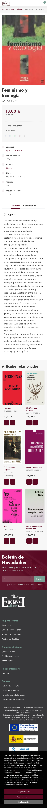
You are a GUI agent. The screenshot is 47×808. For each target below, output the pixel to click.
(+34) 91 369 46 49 (11, 690)
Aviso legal (6, 625)
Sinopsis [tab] (15, 205)
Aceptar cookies (24, 792)
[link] (12, 422)
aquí (26, 785)
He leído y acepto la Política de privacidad (26, 584)
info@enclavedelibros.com (14, 695)
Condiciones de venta (11, 630)
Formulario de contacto (13, 700)
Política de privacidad (11, 634)
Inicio (4, 9)
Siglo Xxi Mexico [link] (13, 150)
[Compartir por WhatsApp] (12, 136)
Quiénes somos (8, 651)
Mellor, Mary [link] (9, 101)
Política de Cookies (10, 639)
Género (11, 9)
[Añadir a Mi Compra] (6, 422)
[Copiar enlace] (23, 136)
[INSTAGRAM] (4, 611)
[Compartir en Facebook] (7, 136)
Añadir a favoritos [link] (14, 125)
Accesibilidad (7, 661)
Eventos (5, 673)
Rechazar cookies (23, 797)
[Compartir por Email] (18, 136)
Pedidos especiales (10, 656)
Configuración (23, 802)
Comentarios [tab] (29, 205)
